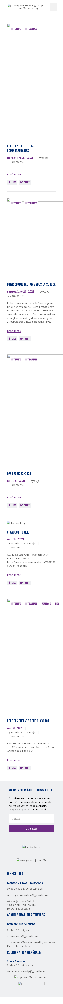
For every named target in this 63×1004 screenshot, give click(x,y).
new (57, 603)
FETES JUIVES (31, 28)
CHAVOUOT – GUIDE (18, 532)
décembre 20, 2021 (20, 158)
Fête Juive (16, 28)
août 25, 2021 (16, 481)
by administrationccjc (22, 543)
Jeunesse (46, 603)
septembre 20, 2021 (20, 291)
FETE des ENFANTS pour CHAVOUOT (28, 721)
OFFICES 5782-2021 (19, 474)
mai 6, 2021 (15, 728)
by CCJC (43, 157)
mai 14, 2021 (15, 539)
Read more (14, 174)
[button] (53, 7)
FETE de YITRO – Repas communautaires (20, 148)
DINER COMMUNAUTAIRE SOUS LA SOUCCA (31, 284)
